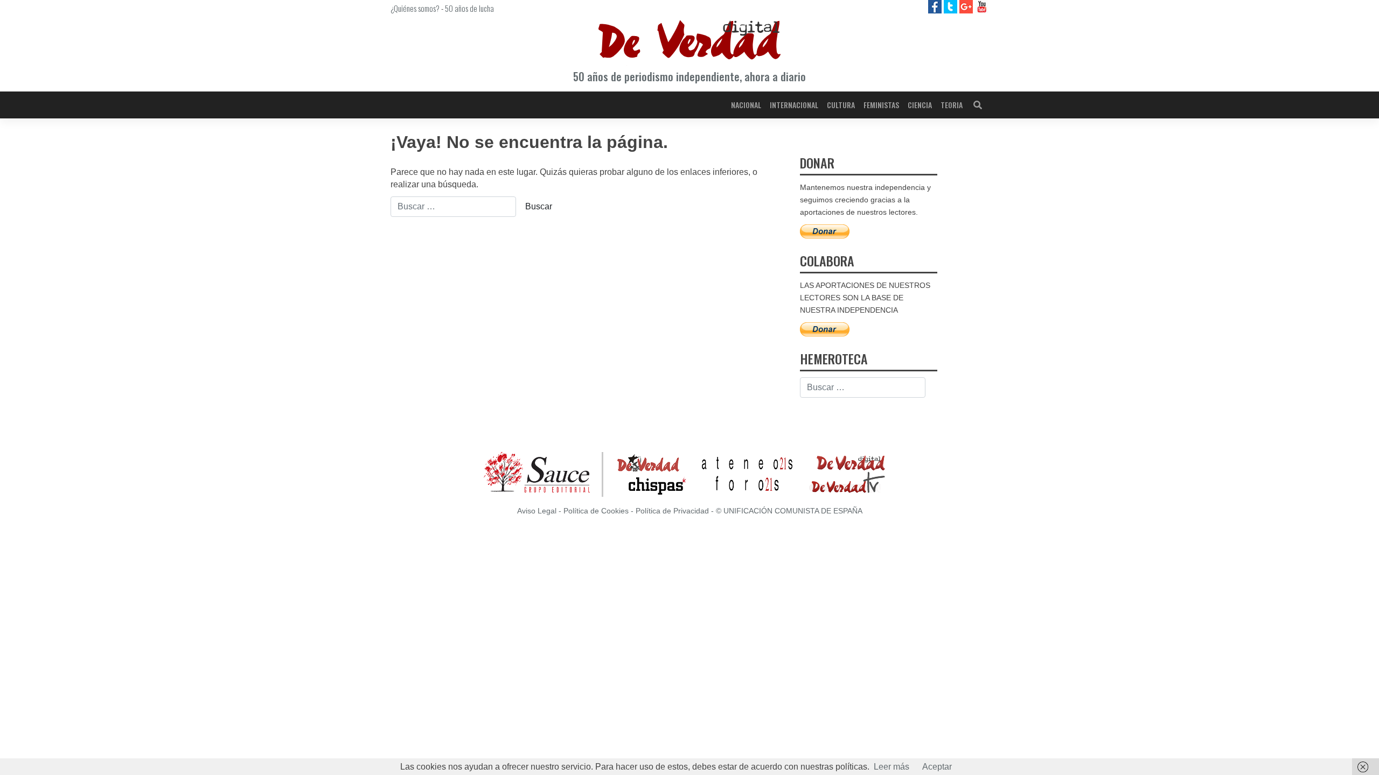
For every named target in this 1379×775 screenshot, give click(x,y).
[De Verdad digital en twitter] (951, 6)
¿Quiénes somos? (415, 8)
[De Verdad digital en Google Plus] (967, 6)
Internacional (794, 104)
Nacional (746, 104)
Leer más (891, 766)
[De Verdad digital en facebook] (936, 6)
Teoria (952, 104)
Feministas (881, 104)
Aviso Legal (536, 511)
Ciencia (920, 104)
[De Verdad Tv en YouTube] (981, 6)
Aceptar (937, 766)
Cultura (841, 104)
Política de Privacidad (672, 511)
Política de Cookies (596, 511)
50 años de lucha (469, 8)
